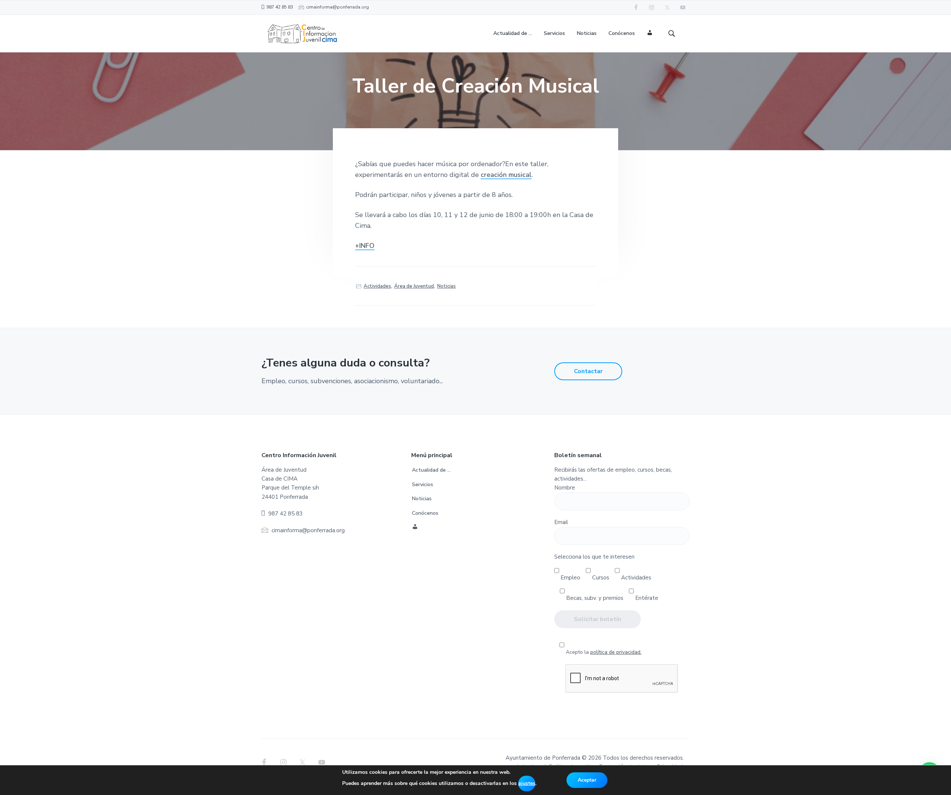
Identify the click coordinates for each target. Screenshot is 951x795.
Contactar (588, 371)
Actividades (377, 286)
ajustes (526, 783)
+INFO (364, 245)
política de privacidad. (616, 652)
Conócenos (425, 513)
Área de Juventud (414, 286)
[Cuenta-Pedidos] (650, 33)
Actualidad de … (431, 470)
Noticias (446, 286)
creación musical (506, 174)
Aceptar (587, 779)
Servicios (422, 484)
